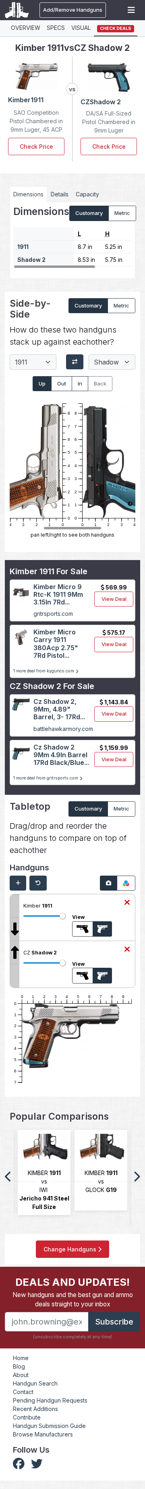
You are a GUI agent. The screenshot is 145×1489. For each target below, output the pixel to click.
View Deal (114, 599)
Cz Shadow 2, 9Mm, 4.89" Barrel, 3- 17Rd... (59, 709)
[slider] (62, 916)
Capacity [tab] (87, 194)
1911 (23, 246)
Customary (89, 213)
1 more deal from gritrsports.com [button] (46, 778)
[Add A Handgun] (18, 883)
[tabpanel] (72, 237)
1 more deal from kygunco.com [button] (44, 671)
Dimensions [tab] (28, 194)
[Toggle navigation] (131, 10)
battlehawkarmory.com (63, 728)
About (21, 1374)
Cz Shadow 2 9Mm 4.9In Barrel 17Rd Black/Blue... (61, 755)
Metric (122, 213)
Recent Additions (35, 1408)
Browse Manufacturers (43, 1434)
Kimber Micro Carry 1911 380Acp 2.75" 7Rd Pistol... (55, 643)
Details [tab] (59, 194)
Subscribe (114, 1322)
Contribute (27, 1417)
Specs (56, 27)
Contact (23, 1391)
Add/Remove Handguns (72, 9)
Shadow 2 (31, 259)
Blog (19, 1366)
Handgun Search (35, 1383)
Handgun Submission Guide (49, 1425)
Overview (25, 27)
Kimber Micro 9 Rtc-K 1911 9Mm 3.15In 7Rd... (58, 594)
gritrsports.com (53, 613)
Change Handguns (71, 1249)
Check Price (36, 146)
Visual (81, 27)
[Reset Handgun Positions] (38, 883)
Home (21, 1357)
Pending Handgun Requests (50, 1400)
